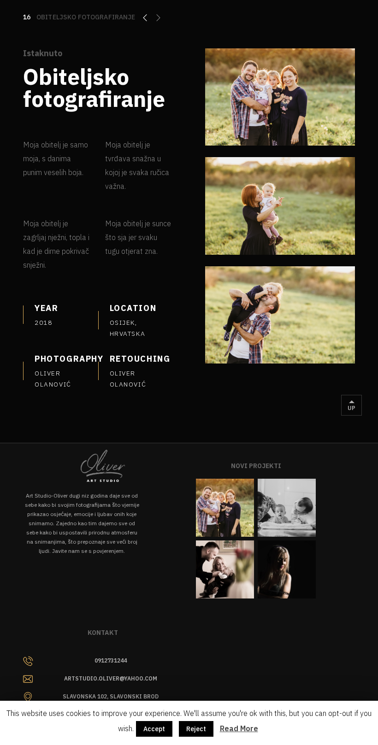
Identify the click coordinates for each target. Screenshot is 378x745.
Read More (239, 728)
